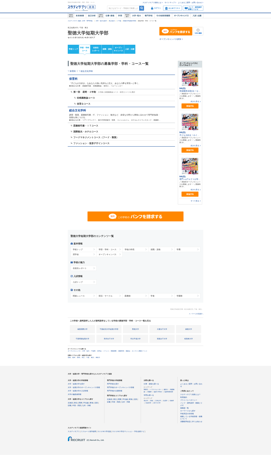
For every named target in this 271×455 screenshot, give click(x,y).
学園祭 (180, 296)
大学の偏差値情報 (74, 394)
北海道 (70, 403)
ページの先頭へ (197, 314)
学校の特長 (130, 249)
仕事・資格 (110, 15)
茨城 (69, 357)
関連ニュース (79, 296)
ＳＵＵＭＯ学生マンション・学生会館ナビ (128, 431)
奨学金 (76, 254)
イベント (106, 351)
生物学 (172, 400)
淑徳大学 (188, 329)
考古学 (146, 400)
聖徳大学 (135, 329)
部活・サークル (105, 296)
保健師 (149, 391)
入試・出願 (197, 15)
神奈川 (98, 357)
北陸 (96, 403)
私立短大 (112, 21)
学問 (120, 15)
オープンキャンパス (181, 15)
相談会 (128, 351)
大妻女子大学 (162, 329)
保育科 (73, 71)
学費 (179, 249)
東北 (75, 403)
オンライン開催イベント (139, 351)
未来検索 (80, 15)
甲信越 (85, 403)
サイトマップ (170, 3)
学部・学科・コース (107, 249)
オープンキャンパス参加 (170, 39)
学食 (153, 296)
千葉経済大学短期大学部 (109, 329)
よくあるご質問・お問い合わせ (190, 3)
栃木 (73, 357)
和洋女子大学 (109, 339)
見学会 (99, 351)
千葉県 (93, 351)
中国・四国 (76, 405)
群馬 (78, 357)
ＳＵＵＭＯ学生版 (104, 431)
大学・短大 (136, 15)
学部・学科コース (84, 49)
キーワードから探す (187, 411)
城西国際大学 (82, 329)
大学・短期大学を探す (76, 384)
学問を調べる (149, 395)
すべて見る (195, 201)
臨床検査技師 (169, 391)
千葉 (119, 21)
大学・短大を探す (101, 21)
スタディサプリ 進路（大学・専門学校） (81, 21)
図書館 (128, 296)
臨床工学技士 (158, 391)
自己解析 (92, 15)
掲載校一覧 (184, 408)
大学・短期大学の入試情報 (78, 391)
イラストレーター (155, 389)
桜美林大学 (188, 339)
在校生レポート (96, 49)
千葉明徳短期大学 (82, 339)
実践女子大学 (162, 339)
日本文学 (158, 400)
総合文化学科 (87, 71)
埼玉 (83, 357)
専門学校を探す (113, 384)
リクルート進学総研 (88, 431)
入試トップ (78, 282)
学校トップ (73, 49)
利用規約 (183, 397)
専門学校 (148, 15)
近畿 (69, 405)
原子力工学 (156, 403)
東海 (91, 403)
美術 (151, 400)
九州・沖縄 (86, 405)
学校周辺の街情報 (187, 414)
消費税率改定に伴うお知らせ (191, 422)
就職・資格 (107, 49)
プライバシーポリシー (188, 400)
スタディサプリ (74, 431)
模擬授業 (113, 351)
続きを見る (195, 101)
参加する (190, 106)
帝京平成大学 (135, 339)
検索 (141, 8)
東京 (92, 357)
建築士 (166, 389)
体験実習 (121, 351)
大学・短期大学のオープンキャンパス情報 (84, 387)
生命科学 (148, 403)
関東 (80, 403)
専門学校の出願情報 (114, 391)
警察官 (146, 389)
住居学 (165, 400)
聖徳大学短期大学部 (129, 21)
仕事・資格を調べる (151, 384)
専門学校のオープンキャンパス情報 (120, 387)
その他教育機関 (163, 15)
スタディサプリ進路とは (152, 3)
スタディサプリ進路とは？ (190, 394)
